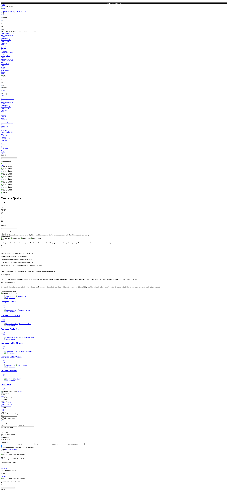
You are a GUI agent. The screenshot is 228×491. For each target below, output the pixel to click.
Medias (3, 73)
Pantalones (4, 51)
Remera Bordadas (6, 40)
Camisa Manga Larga (7, 59)
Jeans (2, 54)
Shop (2, 11)
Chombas (3, 36)
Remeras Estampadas (7, 35)
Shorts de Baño (5, 64)
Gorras (3, 68)
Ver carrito (4, 468)
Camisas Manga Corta (7, 60)
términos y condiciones (11, 449)
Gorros (3, 67)
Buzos (2, 44)
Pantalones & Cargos (7, 52)
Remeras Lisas (5, 41)
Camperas (3, 65)
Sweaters (3, 46)
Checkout (3, 476)
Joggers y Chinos (5, 56)
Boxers (3, 72)
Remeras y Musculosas (7, 33)
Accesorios (17, 11)
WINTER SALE (9, 11)
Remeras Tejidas (5, 38)
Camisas (3, 57)
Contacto (23, 11)
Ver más (20, 391)
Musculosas (4, 43)
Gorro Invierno (5, 70)
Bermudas (3, 62)
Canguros (3, 48)
